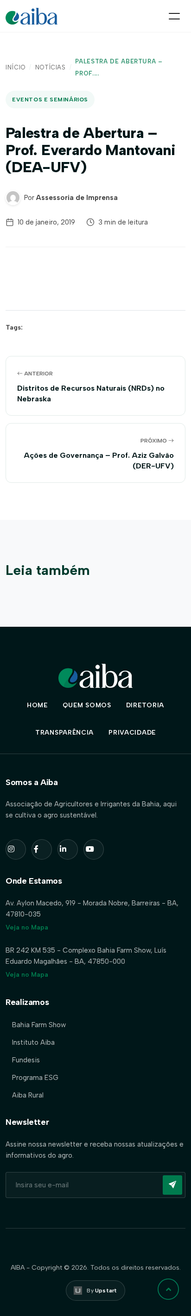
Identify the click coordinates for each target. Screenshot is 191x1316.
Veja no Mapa (27, 927)
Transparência (64, 732)
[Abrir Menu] (174, 16)
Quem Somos (87, 705)
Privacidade (132, 732)
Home (37, 705)
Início (15, 67)
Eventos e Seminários (50, 99)
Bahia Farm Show (39, 1025)
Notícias (50, 67)
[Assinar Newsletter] (172, 1185)
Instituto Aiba (33, 1042)
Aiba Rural (28, 1095)
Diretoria (145, 705)
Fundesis (26, 1060)
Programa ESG (35, 1077)
